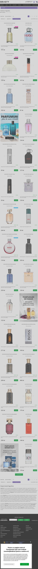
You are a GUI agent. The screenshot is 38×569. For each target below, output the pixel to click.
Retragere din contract (17, 533)
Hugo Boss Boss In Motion (28, 264)
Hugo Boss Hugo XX (28, 384)
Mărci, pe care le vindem (17, 535)
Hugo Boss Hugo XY (28, 444)
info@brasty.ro (35, 520)
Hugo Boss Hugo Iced (9, 294)
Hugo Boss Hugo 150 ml (28, 204)
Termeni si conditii (3, 527)
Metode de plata (15, 527)
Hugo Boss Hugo (28, 23)
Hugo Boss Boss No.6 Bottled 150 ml (9, 144)
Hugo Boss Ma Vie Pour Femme (28, 53)
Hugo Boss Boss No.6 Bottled (9, 23)
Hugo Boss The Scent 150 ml (9, 174)
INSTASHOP (27, 525)
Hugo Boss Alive (28, 414)
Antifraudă (15, 536)
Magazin (27, 530)
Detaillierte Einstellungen (9, 564)
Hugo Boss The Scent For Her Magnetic (9, 414)
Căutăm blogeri (28, 527)
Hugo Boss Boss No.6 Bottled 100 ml (28, 324)
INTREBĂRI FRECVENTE (16, 530)
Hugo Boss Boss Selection (28, 174)
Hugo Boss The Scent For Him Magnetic (9, 384)
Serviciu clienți (3, 520)
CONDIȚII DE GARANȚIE (3, 533)
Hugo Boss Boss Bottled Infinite (9, 264)
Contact (1, 525)
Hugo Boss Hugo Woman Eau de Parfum (9, 234)
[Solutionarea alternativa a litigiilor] (9, 543)
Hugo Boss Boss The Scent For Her (9, 204)
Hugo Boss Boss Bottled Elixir (9, 324)
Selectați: (2, 16)
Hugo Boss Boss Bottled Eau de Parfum (9, 354)
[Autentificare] (34, 2)
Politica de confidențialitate (5, 530)
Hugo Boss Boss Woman (9, 53)
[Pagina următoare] (37, 16)
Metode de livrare (16, 525)
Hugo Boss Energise (28, 114)
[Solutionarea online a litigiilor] (20, 543)
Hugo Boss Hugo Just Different (28, 144)
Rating (1, 536)
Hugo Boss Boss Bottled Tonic (9, 84)
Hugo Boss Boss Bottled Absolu (28, 354)
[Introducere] (0, 12)
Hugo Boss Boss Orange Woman (28, 84)
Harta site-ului (2, 535)
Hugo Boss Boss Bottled (28, 234)
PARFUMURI (3, 12)
